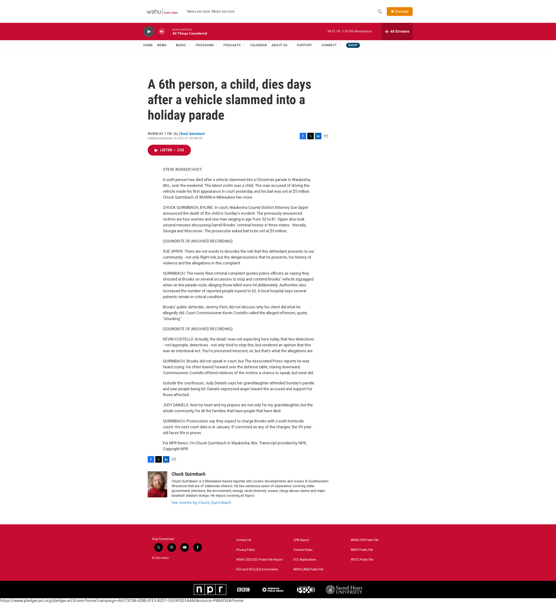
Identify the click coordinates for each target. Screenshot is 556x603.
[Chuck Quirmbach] (157, 484)
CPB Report (301, 540)
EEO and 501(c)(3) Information (257, 569)
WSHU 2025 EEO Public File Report (259, 559)
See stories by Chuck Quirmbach (201, 502)
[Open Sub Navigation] (170, 45)
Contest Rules (303, 550)
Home (148, 45)
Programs (205, 45)
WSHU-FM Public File (365, 540)
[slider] (168, 31)
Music (181, 45)
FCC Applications (304, 559)
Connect (329, 45)
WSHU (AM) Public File (308, 569)
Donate (401, 11)
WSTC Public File (362, 559)
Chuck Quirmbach (192, 133)
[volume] (161, 32)
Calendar (258, 45)
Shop (353, 45)
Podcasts (232, 45)
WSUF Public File (362, 550)
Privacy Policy (245, 550)
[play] (148, 31)
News (162, 45)
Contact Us (243, 540)
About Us (279, 45)
